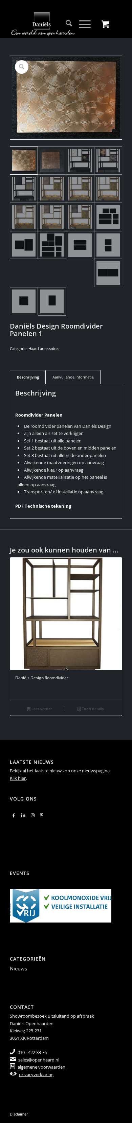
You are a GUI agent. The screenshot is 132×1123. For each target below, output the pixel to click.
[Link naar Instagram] (32, 815)
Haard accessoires (43, 348)
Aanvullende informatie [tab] (73, 377)
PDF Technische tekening (43, 506)
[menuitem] (65, 24)
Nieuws (18, 968)
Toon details (92, 708)
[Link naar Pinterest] (41, 815)
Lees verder (41, 708)
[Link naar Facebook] (14, 815)
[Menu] (81, 24)
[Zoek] (65, 24)
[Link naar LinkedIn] (23, 815)
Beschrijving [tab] (28, 377)
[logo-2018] (55, 24)
